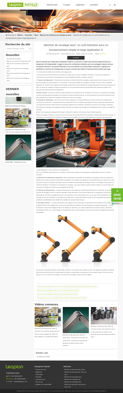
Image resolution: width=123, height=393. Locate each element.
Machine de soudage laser (72, 379)
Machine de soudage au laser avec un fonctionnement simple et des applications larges (67, 286)
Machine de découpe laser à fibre (74, 369)
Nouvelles (94, 5)
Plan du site (39, 382)
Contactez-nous (40, 379)
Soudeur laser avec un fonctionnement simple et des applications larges (61, 298)
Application (80, 5)
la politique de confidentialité (90, 391)
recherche (30, 48)
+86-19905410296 (19, 379)
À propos (66, 5)
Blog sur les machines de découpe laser (19, 61)
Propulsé (102, 54)
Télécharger (39, 374)
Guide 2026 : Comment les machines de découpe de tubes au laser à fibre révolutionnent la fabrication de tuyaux (16, 159)
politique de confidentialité (43, 384)
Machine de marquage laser (72, 377)
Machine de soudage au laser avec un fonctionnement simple (58, 290)
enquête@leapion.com (20, 381)
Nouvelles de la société (14, 59)
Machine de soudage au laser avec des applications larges (57, 294)
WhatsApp (116, 203)
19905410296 (16, 376)
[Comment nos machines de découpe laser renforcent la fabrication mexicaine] (18, 124)
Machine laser (52, 5)
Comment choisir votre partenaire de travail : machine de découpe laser (104, 329)
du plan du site (74, 391)
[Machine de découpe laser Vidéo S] (46, 328)
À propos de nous (41, 369)
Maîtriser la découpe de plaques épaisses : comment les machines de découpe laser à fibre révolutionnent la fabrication (16, 102)
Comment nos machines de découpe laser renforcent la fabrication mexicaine (16, 126)
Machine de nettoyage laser (72, 382)
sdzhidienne (102, 391)
